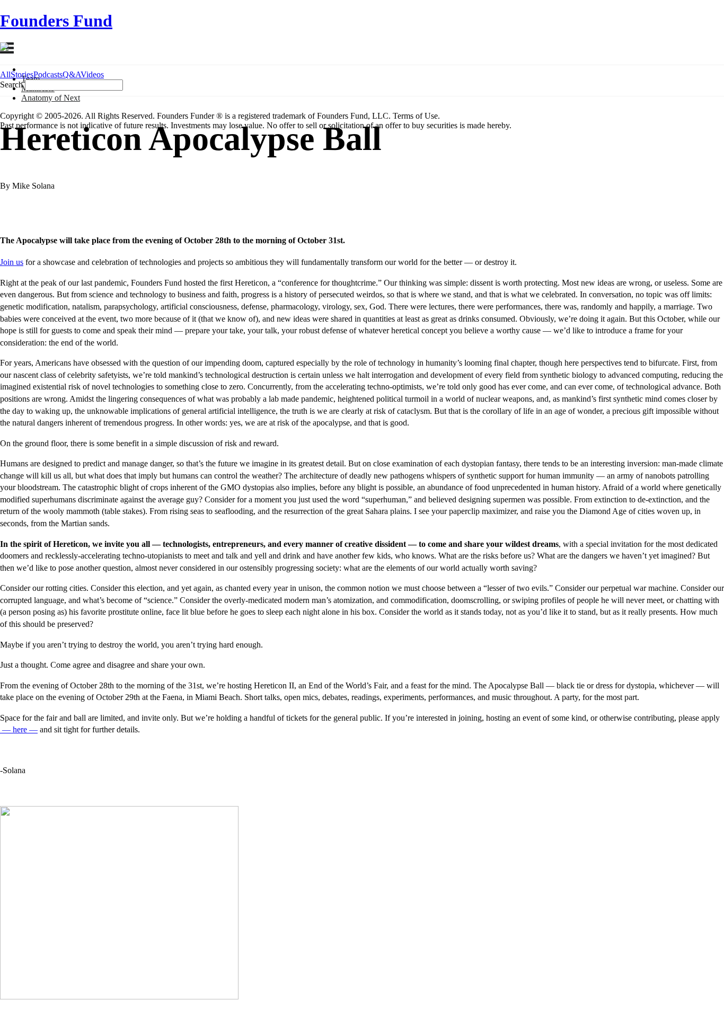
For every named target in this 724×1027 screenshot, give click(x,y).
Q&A (72, 74)
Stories (22, 74)
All (5, 74)
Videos (92, 74)
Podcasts (48, 74)
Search (11, 84)
